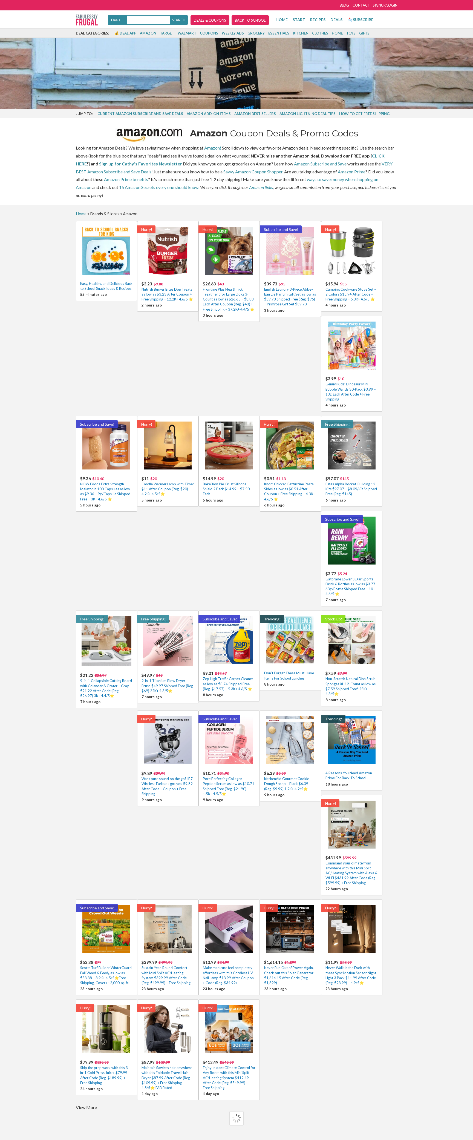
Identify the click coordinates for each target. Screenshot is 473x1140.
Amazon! (212, 147)
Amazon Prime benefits (126, 179)
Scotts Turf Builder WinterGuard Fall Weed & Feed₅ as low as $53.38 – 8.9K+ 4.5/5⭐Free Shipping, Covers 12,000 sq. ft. (106, 972)
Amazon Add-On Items (209, 113)
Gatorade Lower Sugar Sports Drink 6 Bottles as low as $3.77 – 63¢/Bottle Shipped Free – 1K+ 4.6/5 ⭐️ (351, 583)
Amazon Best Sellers (255, 113)
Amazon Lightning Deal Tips (307, 113)
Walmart (187, 33)
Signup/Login (385, 5)
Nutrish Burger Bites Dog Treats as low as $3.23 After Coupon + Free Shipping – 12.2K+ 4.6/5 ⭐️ (167, 291)
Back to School (250, 20)
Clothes (320, 33)
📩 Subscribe (360, 19)
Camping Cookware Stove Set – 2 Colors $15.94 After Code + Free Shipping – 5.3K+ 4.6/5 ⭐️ (350, 291)
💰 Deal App (125, 33)
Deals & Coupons (210, 20)
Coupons (209, 33)
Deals (336, 19)
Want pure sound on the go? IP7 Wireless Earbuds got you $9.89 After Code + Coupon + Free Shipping (167, 783)
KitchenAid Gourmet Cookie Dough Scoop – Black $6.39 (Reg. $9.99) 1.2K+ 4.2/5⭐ (286, 781)
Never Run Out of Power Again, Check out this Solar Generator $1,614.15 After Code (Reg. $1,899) (289, 972)
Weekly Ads (233, 33)
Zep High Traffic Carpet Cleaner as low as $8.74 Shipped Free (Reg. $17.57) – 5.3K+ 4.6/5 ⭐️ (228, 681)
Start (299, 19)
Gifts (364, 33)
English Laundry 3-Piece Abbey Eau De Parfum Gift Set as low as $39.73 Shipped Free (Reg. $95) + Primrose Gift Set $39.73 (290, 294)
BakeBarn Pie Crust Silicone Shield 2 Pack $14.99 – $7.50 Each (226, 486)
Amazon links (261, 187)
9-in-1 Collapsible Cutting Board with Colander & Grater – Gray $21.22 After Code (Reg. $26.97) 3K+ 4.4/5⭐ (106, 685)
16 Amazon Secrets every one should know (158, 187)
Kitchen (300, 33)
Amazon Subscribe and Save (320, 163)
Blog (344, 5)
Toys (351, 33)
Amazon (148, 33)
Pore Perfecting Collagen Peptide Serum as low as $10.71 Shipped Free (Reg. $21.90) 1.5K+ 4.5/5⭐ (228, 783)
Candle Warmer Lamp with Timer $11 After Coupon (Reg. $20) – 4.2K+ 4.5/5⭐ (168, 486)
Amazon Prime (351, 171)
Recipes (317, 19)
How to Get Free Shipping (364, 113)
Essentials (278, 33)
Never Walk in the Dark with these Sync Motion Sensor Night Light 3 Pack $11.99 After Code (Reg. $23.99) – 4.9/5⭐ (350, 972)
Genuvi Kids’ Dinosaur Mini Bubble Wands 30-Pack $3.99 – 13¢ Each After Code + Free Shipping (350, 388)
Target (167, 33)
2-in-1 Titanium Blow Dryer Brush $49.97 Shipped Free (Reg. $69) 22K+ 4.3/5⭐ (168, 683)
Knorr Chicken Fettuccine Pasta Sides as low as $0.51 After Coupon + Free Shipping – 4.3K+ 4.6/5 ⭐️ (289, 488)
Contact (361, 5)
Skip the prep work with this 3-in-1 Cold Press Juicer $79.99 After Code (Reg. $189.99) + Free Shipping (104, 1072)
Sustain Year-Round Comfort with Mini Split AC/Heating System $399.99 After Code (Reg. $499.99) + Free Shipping (166, 972)
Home (282, 19)
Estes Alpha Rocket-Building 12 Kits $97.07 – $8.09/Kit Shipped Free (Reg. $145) (351, 486)
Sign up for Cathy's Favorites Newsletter (140, 163)
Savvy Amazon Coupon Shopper (252, 171)
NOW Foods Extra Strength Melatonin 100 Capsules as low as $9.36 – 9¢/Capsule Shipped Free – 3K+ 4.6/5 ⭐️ (105, 488)
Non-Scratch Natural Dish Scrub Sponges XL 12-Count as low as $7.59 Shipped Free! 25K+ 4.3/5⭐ (350, 683)
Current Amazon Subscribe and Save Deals (140, 113)
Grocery (256, 33)
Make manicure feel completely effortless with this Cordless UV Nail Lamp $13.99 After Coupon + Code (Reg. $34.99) (228, 972)
